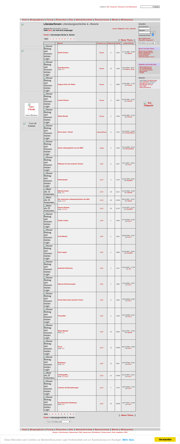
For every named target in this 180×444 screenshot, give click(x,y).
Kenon (102, 52)
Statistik (133, 28)
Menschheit (143, 71)
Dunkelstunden (152, 80)
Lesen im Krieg (143, 55)
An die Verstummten (146, 70)
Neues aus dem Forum (146, 48)
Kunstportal (143, 83)
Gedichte (146, 82)
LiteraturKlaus (102, 132)
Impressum (87, 432)
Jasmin (129, 101)
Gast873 (130, 180)
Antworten (111, 43)
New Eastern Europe (146, 84)
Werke (115, 20)
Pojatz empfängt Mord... (146, 52)
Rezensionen (102, 20)
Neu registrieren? (145, 38)
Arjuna (130, 201)
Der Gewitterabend (146, 68)
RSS (125, 432)
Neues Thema (127, 40)
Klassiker (61, 20)
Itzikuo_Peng (129, 69)
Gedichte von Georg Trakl (147, 64)
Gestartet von (101, 43)
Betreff (60, 43)
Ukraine (55, 432)
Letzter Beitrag (128, 43)
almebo (129, 192)
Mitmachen (127, 20)
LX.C (101, 164)
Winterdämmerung (146, 67)
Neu (108, 7)
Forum (50, 20)
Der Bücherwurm (131, 7)
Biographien (37, 20)
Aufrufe (117, 43)
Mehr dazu (128, 439)
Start (25, 20)
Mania (130, 53)
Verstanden (165, 439)
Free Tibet (143, 86)
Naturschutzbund (145, 87)
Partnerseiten (106, 432)
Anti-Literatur (63, 432)
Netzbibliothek (84, 20)
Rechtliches (96, 432)
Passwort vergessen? (146, 40)
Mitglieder (121, 28)
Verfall (142, 72)
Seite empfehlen (117, 432)
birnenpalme (129, 148)
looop (102, 148)
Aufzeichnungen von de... (147, 57)
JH (130, 269)
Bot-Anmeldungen (144, 54)
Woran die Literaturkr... (146, 51)
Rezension (121, 7)
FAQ (80, 432)
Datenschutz (73, 432)
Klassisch (114, 7)
